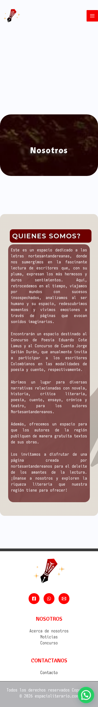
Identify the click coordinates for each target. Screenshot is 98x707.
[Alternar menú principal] (92, 16)
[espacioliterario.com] (12, 16)
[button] (86, 695)
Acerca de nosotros (49, 630)
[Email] (64, 598)
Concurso (49, 642)
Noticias (49, 636)
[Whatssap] (49, 598)
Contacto (49, 672)
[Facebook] (34, 598)
